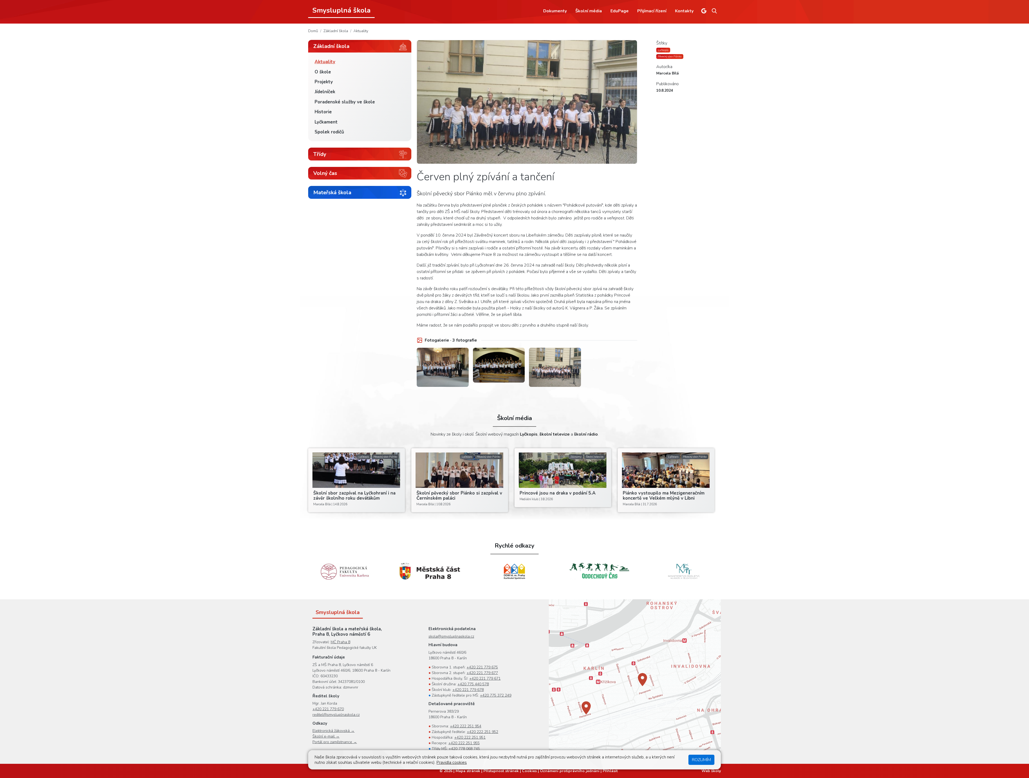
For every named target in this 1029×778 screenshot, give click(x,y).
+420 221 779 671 (485, 678)
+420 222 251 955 (464, 743)
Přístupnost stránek (501, 770)
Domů (313, 30)
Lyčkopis (663, 50)
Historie (323, 112)
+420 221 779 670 (328, 709)
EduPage (619, 11)
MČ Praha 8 (340, 642)
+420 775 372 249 (495, 695)
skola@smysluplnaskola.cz (451, 636)
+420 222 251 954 (465, 726)
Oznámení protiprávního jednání (569, 770)
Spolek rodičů (329, 132)
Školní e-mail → (326, 736)
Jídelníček (325, 92)
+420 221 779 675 (482, 667)
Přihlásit (610, 770)
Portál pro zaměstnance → (334, 742)
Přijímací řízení (651, 11)
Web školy (711, 770)
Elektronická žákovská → (333, 730)
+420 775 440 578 (473, 684)
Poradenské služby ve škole (345, 102)
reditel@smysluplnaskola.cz (336, 714)
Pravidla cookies (452, 762)
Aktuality (360, 30)
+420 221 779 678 (468, 689)
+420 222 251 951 (470, 737)
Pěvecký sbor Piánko (669, 56)
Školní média (588, 11)
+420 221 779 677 (482, 672)
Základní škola (335, 30)
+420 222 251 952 (482, 731)
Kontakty (684, 11)
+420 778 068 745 (464, 748)
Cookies (529, 770)
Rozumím (701, 760)
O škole (323, 72)
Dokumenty (555, 11)
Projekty (324, 82)
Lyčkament (326, 122)
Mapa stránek (468, 770)
